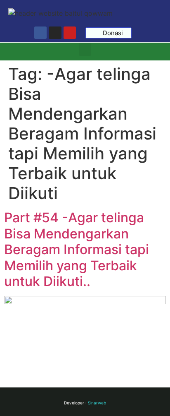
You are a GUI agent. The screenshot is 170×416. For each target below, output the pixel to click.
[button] (85, 49)
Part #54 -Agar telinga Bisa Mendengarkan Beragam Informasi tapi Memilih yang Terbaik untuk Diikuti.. (76, 249)
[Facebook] (40, 32)
